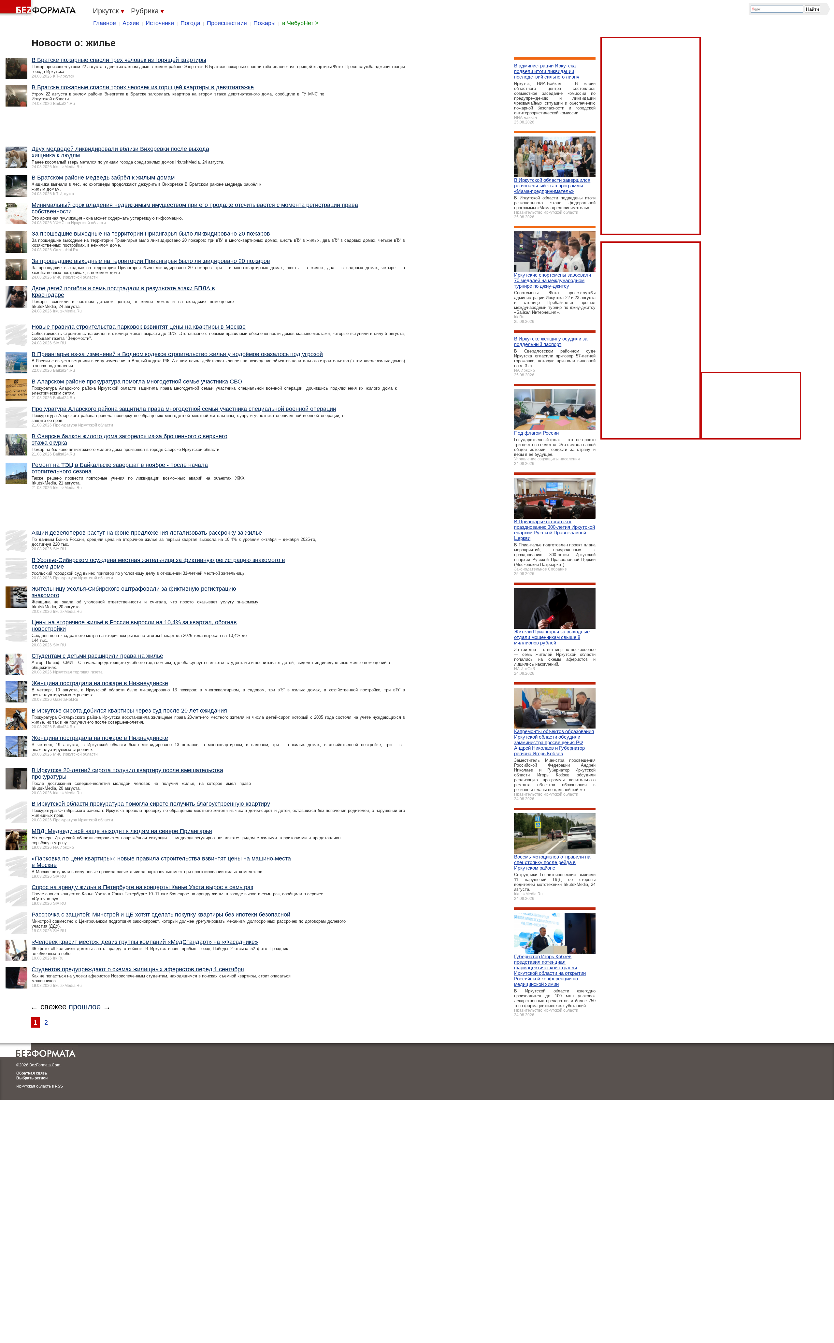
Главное (104, 23)
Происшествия (227, 23)
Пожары (264, 23)
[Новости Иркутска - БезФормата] (39, 8)
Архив (130, 23)
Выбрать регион (32, 1078)
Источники (160, 23)
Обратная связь (31, 1073)
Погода (190, 23)
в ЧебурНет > (300, 23)
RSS (59, 1086)
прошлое (85, 1006)
